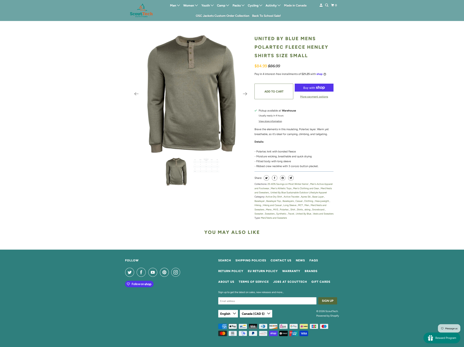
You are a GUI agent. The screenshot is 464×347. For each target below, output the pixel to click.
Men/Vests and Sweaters (274, 217)
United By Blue (304, 213)
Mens (269, 209)
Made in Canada (295, 5)
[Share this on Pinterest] (282, 178)
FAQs (313, 260)
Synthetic (281, 213)
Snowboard (318, 209)
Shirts (300, 209)
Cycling (253, 5)
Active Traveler (292, 196)
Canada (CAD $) (253, 314)
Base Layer (318, 196)
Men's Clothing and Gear (306, 188)
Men (173, 5)
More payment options (314, 96)
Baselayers (288, 201)
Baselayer (259, 201)
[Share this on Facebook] (274, 178)
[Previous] (136, 94)
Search (224, 260)
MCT (300, 205)
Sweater (259, 213)
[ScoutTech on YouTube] (153, 272)
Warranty (291, 271)
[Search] (327, 5)
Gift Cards (320, 281)
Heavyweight (322, 201)
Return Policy (230, 271)
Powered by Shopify (327, 315)
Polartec (284, 209)
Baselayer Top (273, 201)
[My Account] (321, 5)
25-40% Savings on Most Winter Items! (288, 184)
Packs (237, 5)
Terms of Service (254, 281)
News (300, 260)
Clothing (309, 201)
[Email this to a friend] (290, 178)
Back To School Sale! (266, 16)
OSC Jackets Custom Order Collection (222, 16)
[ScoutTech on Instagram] (176, 272)
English (225, 314)
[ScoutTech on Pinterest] (165, 272)
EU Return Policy (263, 271)
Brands (311, 271)
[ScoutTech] (141, 10)
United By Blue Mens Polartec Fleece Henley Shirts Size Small (291, 47)
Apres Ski (306, 196)
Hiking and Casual (272, 205)
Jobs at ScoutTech (290, 281)
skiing (307, 209)
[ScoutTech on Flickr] (184, 272)
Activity (271, 5)
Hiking (258, 205)
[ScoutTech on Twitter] (130, 272)
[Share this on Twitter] (266, 178)
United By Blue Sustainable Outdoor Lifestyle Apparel (298, 192)
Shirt (293, 209)
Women (189, 5)
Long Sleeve (290, 205)
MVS (276, 209)
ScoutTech (331, 311)
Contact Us (281, 260)
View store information (270, 121)
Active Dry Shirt (274, 196)
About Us (226, 281)
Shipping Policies (250, 260)
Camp (221, 5)
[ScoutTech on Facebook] (142, 272)
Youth (206, 5)
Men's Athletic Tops (281, 188)
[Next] (245, 94)
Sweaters (270, 213)
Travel (291, 213)
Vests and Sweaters (323, 213)
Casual (299, 201)
